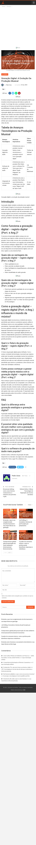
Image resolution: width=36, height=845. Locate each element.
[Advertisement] (18, 26)
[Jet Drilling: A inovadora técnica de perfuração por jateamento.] (26, 514)
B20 (24, 690)
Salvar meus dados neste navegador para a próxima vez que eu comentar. (17, 596)
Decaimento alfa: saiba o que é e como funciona (14, 678)
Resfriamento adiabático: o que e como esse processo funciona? (19, 674)
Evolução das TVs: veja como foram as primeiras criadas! (17, 667)
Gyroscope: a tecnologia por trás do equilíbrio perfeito (16, 676)
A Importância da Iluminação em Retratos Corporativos (16, 662)
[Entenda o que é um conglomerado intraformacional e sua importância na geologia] (10, 514)
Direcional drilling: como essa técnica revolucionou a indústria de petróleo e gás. (9, 492)
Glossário (5, 74)
